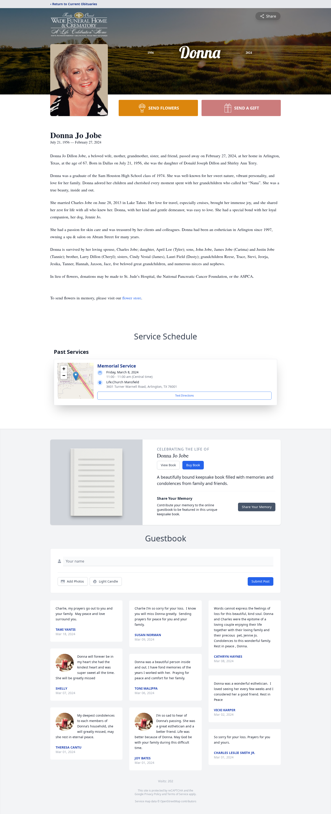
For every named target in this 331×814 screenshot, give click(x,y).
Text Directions (184, 395)
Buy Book (193, 465)
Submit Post (261, 581)
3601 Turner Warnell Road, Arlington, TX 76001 (141, 386)
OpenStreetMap (170, 801)
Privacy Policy (152, 794)
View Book (168, 465)
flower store (131, 297)
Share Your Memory (257, 507)
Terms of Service (177, 794)
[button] (76, 376)
